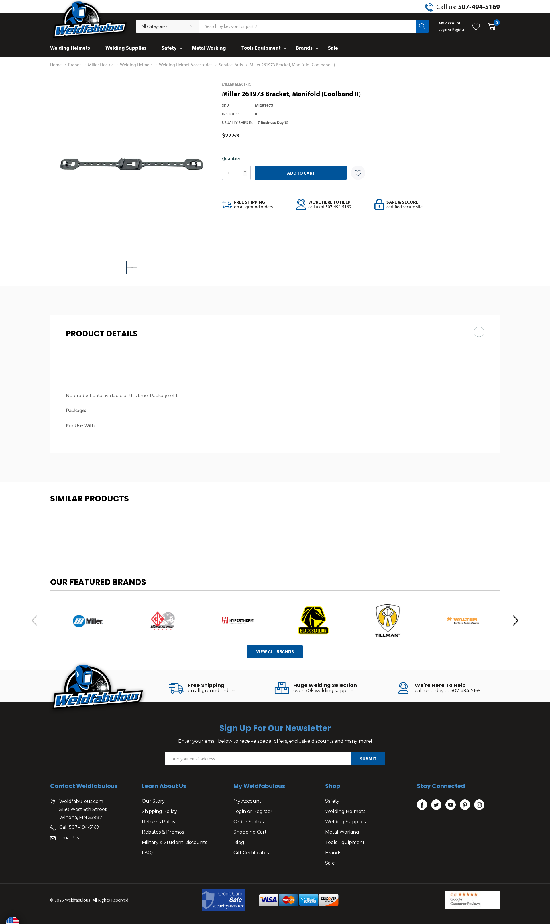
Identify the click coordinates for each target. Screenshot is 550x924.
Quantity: (231, 158)
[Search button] (422, 26)
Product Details (102, 333)
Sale (333, 47)
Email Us (69, 837)
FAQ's (148, 852)
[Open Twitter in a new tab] (436, 805)
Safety (169, 47)
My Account (247, 801)
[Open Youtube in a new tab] (450, 805)
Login (443, 29)
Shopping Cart (250, 832)
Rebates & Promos (163, 832)
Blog (238, 842)
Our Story (153, 801)
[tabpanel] (87, 620)
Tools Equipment (261, 47)
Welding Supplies (125, 47)
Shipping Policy (159, 811)
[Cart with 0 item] (492, 26)
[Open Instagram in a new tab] (479, 805)
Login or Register (252, 811)
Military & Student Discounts (174, 842)
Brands (304, 47)
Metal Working (209, 47)
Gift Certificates (251, 852)
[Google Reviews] (472, 900)
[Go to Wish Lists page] (476, 26)
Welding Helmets (70, 47)
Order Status (248, 821)
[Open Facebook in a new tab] (422, 805)
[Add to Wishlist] (358, 173)
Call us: (468, 6)
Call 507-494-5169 (79, 827)
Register (458, 29)
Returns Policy (159, 821)
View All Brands (275, 651)
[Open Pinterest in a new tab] (465, 805)
